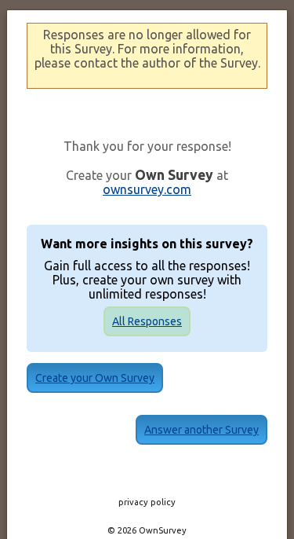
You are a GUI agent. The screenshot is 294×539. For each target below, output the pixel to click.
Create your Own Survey (94, 378)
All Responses (147, 321)
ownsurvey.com (147, 189)
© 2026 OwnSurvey (147, 530)
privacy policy (147, 502)
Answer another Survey (201, 430)
